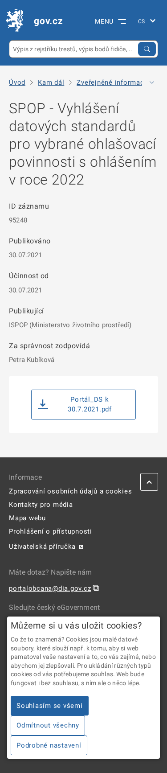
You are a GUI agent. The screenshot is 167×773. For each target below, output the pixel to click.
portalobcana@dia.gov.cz (50, 588)
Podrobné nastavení (48, 745)
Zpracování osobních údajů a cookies (70, 491)
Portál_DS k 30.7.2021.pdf (90, 404)
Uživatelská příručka (42, 547)
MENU (104, 21)
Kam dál (51, 82)
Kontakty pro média (41, 505)
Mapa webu (27, 518)
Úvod (17, 82)
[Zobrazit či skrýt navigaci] (152, 82)
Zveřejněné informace (112, 82)
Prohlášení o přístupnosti (50, 531)
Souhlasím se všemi (49, 706)
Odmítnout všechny (47, 725)
